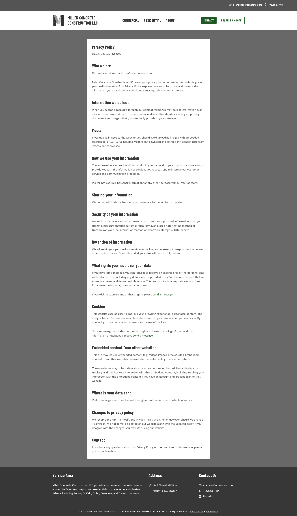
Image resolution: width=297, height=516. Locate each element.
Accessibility (212, 511)
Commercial (130, 20)
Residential (152, 20)
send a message (163, 294)
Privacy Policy (197, 511)
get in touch (99, 451)
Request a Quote (231, 20)
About (170, 20)
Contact (208, 20)
